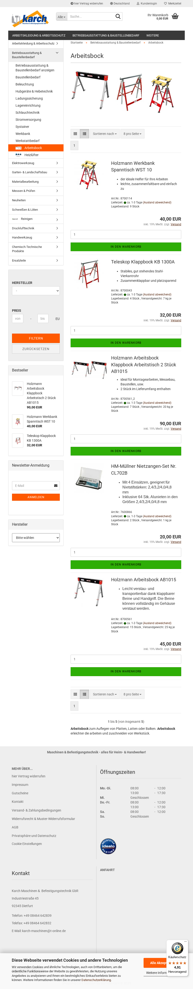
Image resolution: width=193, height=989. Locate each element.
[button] (120, 3)
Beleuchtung (25, 84)
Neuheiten (19, 200)
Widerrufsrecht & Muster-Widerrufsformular (43, 819)
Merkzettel (174, 3)
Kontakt (18, 801)
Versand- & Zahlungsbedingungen (36, 810)
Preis (16, 310)
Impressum (20, 785)
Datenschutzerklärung (96, 980)
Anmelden (36, 497)
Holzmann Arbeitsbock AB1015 (143, 579)
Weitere (152, 35)
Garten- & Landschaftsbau (29, 172)
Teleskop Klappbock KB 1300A (143, 262)
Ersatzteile (19, 260)
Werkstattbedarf (28, 141)
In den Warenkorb (126, 246)
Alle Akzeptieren (162, 963)
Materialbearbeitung (25, 181)
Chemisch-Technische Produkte (27, 249)
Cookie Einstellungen (27, 844)
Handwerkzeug (22, 237)
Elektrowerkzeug (23, 163)
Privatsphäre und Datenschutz (34, 836)
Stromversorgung (28, 119)
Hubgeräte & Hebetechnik (34, 91)
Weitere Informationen (162, 973)
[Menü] (185, 942)
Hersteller (22, 283)
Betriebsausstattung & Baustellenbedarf (105, 35)
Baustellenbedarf (28, 77)
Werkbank (23, 134)
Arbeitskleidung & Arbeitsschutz (38, 35)
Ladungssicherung (29, 98)
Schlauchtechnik (28, 112)
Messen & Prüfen (23, 191)
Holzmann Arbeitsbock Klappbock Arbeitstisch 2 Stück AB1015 (143, 364)
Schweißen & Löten (25, 209)
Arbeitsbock (33, 148)
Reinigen (26, 219)
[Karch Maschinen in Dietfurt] (30, 19)
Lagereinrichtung (28, 105)
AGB (15, 827)
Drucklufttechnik (23, 228)
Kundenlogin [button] (148, 3)
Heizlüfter (31, 155)
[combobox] (105, 133)
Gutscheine (20, 793)
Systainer (22, 127)
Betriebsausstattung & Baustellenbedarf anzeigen (35, 68)
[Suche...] (117, 16)
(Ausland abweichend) (157, 202)
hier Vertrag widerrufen (88, 3)
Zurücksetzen (35, 349)
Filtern (36, 338)
